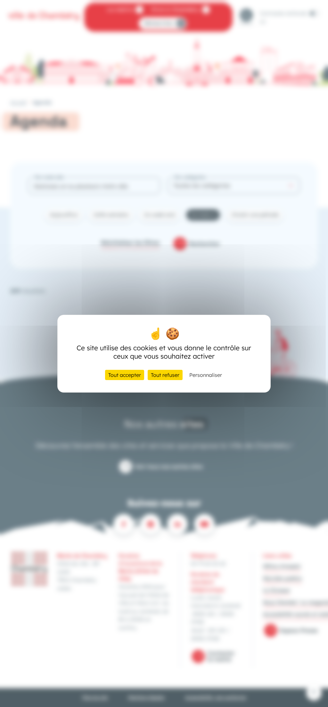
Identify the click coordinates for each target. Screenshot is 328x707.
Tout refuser (165, 375)
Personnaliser (205, 375)
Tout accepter (124, 375)
